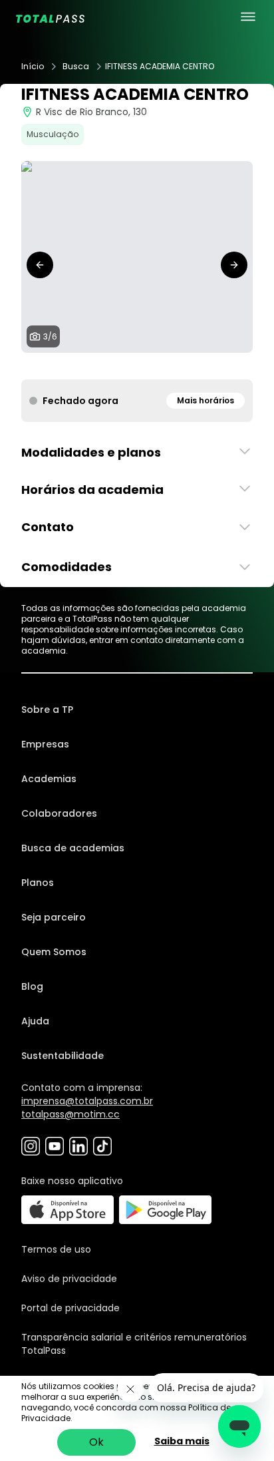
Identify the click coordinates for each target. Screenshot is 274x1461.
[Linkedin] (78, 1146)
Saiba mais (181, 1441)
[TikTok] (102, 1146)
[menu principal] (248, 17)
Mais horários (205, 400)
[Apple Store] (67, 1209)
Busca (76, 66)
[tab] (110, 366)
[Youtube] (54, 1146)
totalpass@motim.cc (70, 1114)
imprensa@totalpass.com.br (87, 1101)
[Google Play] (165, 1209)
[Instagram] (30, 1146)
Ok (96, 1442)
